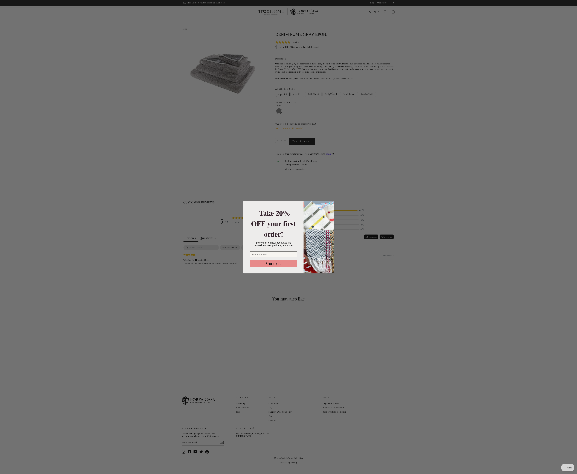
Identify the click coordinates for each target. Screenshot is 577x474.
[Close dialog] (330, 203)
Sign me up (273, 263)
